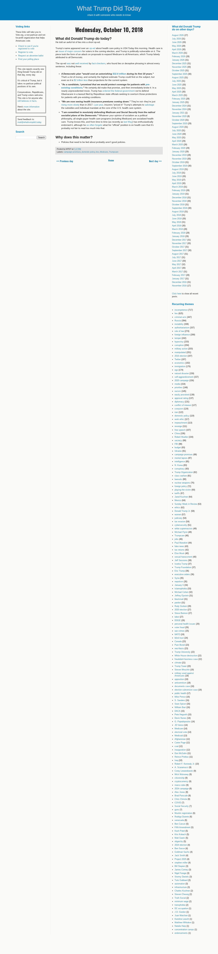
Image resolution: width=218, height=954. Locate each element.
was (69, 63)
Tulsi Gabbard (181, 880)
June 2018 (177, 218)
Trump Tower (181, 666)
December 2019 (179, 155)
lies (97, 152)
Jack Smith (180, 855)
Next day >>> (155, 161)
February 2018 (178, 233)
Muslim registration (183, 813)
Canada (178, 641)
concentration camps (184, 929)
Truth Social (180, 898)
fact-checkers (98, 63)
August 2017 (178, 254)
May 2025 (176, 88)
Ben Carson (180, 824)
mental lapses (181, 458)
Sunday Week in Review (186, 504)
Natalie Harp (180, 926)
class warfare (181, 476)
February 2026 (178, 56)
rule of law (179, 331)
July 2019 (176, 173)
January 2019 (178, 194)
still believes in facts (27, 101)
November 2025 (179, 67)
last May (128, 122)
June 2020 (177, 134)
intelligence (180, 461)
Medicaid (179, 735)
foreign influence (182, 334)
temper (178, 338)
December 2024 (179, 106)
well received (81, 63)
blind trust (179, 638)
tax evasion (180, 521)
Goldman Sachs (182, 852)
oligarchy (179, 841)
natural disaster (182, 373)
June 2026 (177, 42)
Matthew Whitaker (183, 922)
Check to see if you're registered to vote (28, 47)
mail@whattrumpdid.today (29, 122)
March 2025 (177, 95)
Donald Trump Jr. (182, 511)
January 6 (179, 585)
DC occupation (181, 908)
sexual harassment (183, 557)
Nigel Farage (180, 873)
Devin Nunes (180, 718)
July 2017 (176, 257)
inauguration (180, 750)
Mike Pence (180, 697)
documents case (182, 686)
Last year (98, 104)
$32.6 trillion (119, 73)
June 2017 (177, 261)
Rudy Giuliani (181, 606)
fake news (179, 546)
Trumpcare (113, 152)
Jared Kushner (181, 497)
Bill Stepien (180, 866)
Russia (178, 320)
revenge (178, 426)
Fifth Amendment (182, 827)
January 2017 (178, 278)
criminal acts (180, 317)
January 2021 (178, 113)
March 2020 (177, 144)
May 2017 (176, 264)
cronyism (179, 408)
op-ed (92, 48)
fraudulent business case (186, 659)
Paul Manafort (181, 543)
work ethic (179, 419)
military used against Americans (184, 674)
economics (180, 363)
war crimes (180, 631)
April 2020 (176, 141)
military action (181, 348)
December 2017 (179, 240)
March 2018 (177, 229)
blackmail (179, 599)
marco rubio (180, 785)
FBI (176, 444)
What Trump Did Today (109, 8)
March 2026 (177, 53)
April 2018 (176, 225)
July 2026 (176, 39)
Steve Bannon (181, 613)
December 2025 (179, 63)
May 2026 (176, 46)
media (177, 384)
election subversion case (186, 690)
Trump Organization (184, 472)
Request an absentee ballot (30, 55)
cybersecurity (181, 525)
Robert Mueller (181, 437)
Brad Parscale (181, 795)
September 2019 (179, 166)
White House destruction (186, 655)
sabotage (149, 104)
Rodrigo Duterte (182, 816)
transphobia (180, 905)
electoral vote (181, 732)
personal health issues (185, 624)
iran (176, 412)
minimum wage (181, 901)
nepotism (179, 581)
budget (178, 447)
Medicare (104, 152)
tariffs (177, 493)
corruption (179, 345)
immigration (180, 366)
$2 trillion (81, 80)
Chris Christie (181, 799)
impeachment (181, 423)
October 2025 (178, 70)
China (177, 433)
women (178, 514)
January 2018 (178, 236)
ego (176, 370)
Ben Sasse (180, 848)
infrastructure (181, 887)
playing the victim (183, 490)
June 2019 (177, 176)
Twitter (178, 359)
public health (180, 693)
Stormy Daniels (182, 876)
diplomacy (179, 401)
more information (31, 107)
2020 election (181, 609)
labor (177, 617)
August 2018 (178, 211)
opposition (179, 679)
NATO (177, 634)
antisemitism (180, 683)
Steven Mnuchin (182, 669)
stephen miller (181, 862)
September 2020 (179, 123)
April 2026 (176, 49)
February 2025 (178, 99)
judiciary (178, 518)
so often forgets (94, 125)
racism (178, 391)
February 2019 (178, 190)
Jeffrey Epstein (182, 595)
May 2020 (176, 137)
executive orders (182, 574)
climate (178, 662)
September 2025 (179, 74)
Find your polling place (28, 59)
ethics (177, 507)
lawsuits (178, 479)
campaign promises (72, 152)
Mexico (178, 500)
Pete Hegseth (181, 714)
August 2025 (178, 77)
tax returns (179, 550)
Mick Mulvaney (182, 774)
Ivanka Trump (181, 564)
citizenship (179, 778)
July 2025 (176, 81)
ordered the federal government (118, 91)
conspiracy (180, 469)
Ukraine (178, 451)
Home (111, 160)
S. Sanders (180, 700)
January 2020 (178, 151)
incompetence (181, 310)
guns (177, 809)
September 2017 (179, 250)
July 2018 (176, 215)
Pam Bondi (180, 645)
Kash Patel (180, 831)
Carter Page (180, 742)
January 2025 (178, 102)
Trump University (182, 652)
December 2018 (179, 197)
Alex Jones (180, 792)
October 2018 (178, 204)
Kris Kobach (180, 834)
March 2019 (177, 187)
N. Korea (179, 465)
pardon (178, 602)
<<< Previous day (64, 161)
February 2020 (178, 148)
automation (180, 883)
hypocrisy (179, 341)
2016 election (181, 356)
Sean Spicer (180, 704)
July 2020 (176, 130)
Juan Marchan (181, 915)
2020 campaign (182, 380)
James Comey (181, 869)
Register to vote (25, 52)
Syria (177, 578)
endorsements (181, 933)
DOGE (178, 620)
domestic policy (88, 152)
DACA (177, 711)
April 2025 (176, 91)
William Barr (180, 707)
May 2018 (176, 222)
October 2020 (178, 120)
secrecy (178, 440)
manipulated (180, 352)
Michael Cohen (181, 592)
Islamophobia (181, 588)
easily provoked (182, 394)
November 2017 (179, 243)
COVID (178, 802)
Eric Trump (180, 571)
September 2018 (179, 208)
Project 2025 (180, 859)
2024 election (181, 845)
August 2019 (178, 169)
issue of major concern (70, 51)
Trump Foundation (183, 567)
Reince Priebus (182, 757)
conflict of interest (183, 405)
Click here (176, 293)
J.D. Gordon (180, 912)
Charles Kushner (182, 891)
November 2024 (179, 109)
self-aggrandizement (184, 377)
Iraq (176, 760)
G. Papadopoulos (183, 721)
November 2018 (179, 201)
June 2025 (177, 84)
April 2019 (176, 183)
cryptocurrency (181, 781)
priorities (178, 387)
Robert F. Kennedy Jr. (185, 764)
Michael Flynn (181, 532)
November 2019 (179, 159)
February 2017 (178, 275)
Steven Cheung (182, 894)
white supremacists (183, 528)
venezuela (179, 820)
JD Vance (179, 725)
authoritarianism (182, 327)
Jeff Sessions (181, 560)
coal (176, 746)
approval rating (181, 398)
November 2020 (179, 116)
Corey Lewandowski (184, 771)
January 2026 (178, 60)
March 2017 (177, 271)
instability (179, 324)
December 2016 (179, 282)
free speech (180, 430)
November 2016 (179, 285)
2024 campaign (182, 788)
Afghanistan (180, 739)
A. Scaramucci (181, 767)
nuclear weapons (182, 483)
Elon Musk (179, 553)
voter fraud (179, 627)
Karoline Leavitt (182, 919)
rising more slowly (70, 104)
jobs (176, 539)
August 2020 (178, 127)
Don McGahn (181, 753)
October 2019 (178, 162)
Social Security (182, 806)
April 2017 (176, 268)
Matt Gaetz (180, 838)
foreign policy (181, 486)
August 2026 (178, 35)
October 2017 (178, 247)
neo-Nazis (179, 648)
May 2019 (176, 180)
